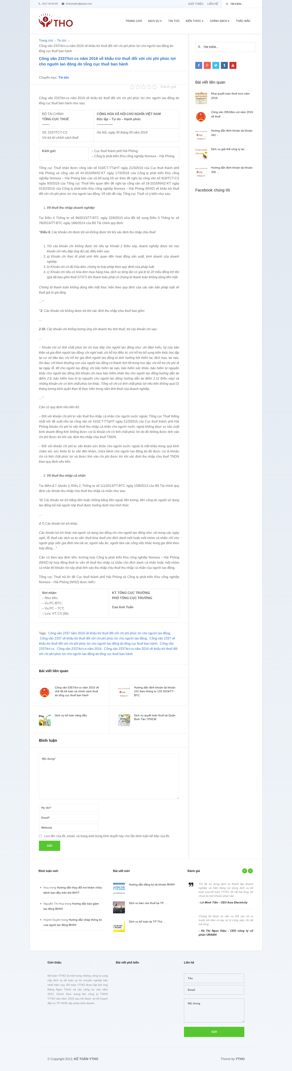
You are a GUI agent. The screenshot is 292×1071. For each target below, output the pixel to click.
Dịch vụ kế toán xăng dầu (71, 715)
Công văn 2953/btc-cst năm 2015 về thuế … (232, 114)
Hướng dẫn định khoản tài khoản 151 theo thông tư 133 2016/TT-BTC (154, 691)
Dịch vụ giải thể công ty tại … (229, 149)
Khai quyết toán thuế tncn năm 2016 (230, 96)
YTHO (240, 1059)
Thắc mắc (243, 20)
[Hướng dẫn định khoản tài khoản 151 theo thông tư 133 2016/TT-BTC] (124, 692)
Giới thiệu (195, 3)
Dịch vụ (153, 20)
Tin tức (174, 20)
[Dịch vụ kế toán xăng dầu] (45, 720)
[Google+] (207, 65)
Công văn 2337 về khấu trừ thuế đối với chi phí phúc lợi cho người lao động (93, 638)
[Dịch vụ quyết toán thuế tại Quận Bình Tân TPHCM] (124, 720)
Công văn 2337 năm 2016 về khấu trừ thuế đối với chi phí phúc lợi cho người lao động (109, 633)
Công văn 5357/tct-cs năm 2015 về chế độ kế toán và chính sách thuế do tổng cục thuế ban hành (77, 691)
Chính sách (218, 20)
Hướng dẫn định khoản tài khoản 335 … (231, 170)
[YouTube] (232, 65)
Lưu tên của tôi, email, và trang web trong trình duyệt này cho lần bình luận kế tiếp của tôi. (107, 836)
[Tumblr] (224, 65)
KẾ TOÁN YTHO (86, 1059)
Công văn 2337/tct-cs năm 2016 (79, 648)
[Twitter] (215, 65)
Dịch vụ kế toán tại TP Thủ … (147, 921)
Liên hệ (212, 3)
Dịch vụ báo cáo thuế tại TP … (148, 903)
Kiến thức (193, 20)
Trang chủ (134, 20)
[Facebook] (198, 65)
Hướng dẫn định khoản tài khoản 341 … (231, 133)
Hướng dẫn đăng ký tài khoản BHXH (152, 884)
